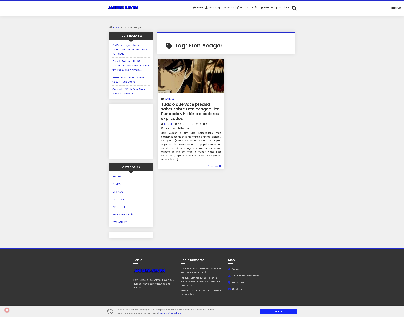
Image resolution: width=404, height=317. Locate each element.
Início (116, 27)
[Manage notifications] (6, 310)
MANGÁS (117, 192)
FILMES (116, 184)
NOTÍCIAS (118, 199)
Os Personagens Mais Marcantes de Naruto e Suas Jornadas (129, 49)
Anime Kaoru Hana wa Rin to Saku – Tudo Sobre (201, 292)
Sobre (235, 269)
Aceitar (278, 311)
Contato (237, 289)
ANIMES (169, 98)
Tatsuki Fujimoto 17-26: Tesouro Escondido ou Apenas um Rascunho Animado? (130, 65)
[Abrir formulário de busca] (294, 8)
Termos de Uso (240, 282)
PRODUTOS (119, 207)
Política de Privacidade (246, 275)
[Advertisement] (132, 130)
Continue (213, 166)
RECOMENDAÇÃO (123, 214)
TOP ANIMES (119, 222)
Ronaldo (168, 124)
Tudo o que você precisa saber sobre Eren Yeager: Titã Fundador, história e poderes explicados (190, 111)
